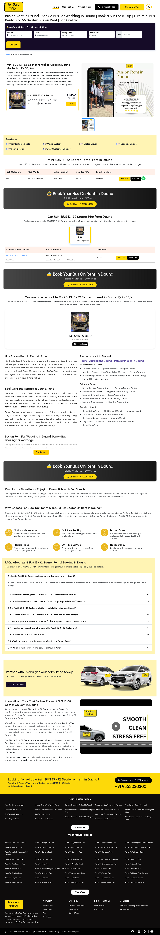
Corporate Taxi (132, 7)
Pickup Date (67, 33)
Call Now (135, 179)
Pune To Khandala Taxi (44, 847)
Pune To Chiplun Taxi (13, 873)
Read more (41, 452)
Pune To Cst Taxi (72, 878)
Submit (13, 45)
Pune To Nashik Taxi (13, 869)
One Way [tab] (13, 27)
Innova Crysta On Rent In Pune (47, 805)
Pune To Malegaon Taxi (74, 882)
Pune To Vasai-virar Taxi (75, 873)
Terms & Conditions (76, 906)
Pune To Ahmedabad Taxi (105, 843)
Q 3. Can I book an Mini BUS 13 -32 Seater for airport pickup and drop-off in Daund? (47, 601)
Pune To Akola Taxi (72, 869)
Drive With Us (99, 906)
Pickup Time (95, 33)
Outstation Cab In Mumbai (136, 805)
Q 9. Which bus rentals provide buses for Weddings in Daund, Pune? (39, 641)
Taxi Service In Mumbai (14, 805)
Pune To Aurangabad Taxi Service (139, 843)
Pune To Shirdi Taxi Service (106, 847)
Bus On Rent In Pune (42, 814)
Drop (37, 33)
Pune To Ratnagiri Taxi (134, 852)
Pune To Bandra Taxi (13, 882)
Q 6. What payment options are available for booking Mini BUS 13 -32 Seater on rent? (48, 621)
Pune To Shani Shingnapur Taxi (137, 847)
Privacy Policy (74, 909)
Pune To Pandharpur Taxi (15, 864)
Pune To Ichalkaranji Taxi (105, 882)
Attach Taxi (84, 7)
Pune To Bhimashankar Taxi (106, 864)
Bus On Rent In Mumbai (44, 819)
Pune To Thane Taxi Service (136, 873)
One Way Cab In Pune (13, 810)
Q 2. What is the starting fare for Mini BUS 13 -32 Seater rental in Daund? (42, 595)
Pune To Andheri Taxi (43, 873)
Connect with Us (16, 684)
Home (55, 7)
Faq (44, 913)
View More (80, 827)
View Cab (133, 258)
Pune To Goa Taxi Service (15, 843)
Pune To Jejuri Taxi (42, 864)
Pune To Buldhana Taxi (14, 859)
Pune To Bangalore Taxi (44, 843)
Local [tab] (36, 27)
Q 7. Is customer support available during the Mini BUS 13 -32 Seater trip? (42, 628)
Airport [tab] (45, 27)
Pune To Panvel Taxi (103, 873)
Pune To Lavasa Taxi (73, 859)
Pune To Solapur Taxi (73, 852)
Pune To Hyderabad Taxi (75, 843)
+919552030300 (107, 7)
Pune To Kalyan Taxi (13, 878)
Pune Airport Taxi (12, 819)
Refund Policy (74, 913)
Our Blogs (47, 917)
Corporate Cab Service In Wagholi (108, 814)
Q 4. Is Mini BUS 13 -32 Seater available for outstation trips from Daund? (42, 608)
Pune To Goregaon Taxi (104, 878)
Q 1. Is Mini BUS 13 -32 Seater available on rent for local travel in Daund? (41, 576)
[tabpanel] (80, 36)
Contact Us (68, 7)
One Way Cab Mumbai (13, 814)
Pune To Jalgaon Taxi (43, 859)
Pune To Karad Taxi (133, 869)
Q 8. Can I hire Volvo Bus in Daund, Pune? (27, 634)
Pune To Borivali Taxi (43, 882)
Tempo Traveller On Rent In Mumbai (79, 805)
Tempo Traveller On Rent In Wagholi (79, 817)
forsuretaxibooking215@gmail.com (134, 906)
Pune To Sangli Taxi (133, 864)
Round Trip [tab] (25, 27)
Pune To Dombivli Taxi (134, 878)
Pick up (10, 33)
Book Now (71, 104)
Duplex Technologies (69, 931)
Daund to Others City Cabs (16, 255)
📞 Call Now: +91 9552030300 (80, 204)
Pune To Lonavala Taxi (14, 847)
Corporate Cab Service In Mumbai (108, 805)
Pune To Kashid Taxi (103, 869)
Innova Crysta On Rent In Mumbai (48, 810)
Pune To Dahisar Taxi (43, 878)
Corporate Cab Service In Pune (107, 810)
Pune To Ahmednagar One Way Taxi (49, 869)
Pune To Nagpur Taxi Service (106, 859)
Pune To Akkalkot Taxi (74, 864)
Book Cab (121, 258)
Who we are (48, 906)
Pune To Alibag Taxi (133, 859)
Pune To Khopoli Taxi (73, 847)
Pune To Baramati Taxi (134, 882)
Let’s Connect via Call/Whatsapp (133, 780)
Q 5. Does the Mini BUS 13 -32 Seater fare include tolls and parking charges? (43, 614)
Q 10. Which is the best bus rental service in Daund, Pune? (34, 648)
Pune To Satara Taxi (43, 852)
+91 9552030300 (130, 786)
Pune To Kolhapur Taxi (104, 852)
